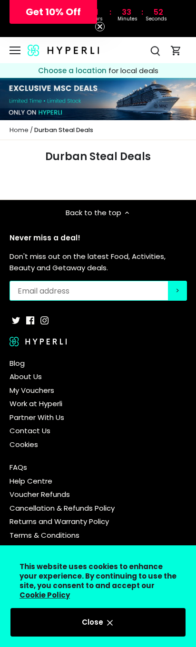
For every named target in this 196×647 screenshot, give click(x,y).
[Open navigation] (15, 50)
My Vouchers (32, 390)
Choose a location (73, 71)
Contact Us (30, 431)
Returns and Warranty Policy (59, 521)
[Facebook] (30, 319)
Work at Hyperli (36, 404)
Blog (17, 363)
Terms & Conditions (44, 535)
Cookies (24, 444)
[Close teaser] (100, 26)
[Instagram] (44, 319)
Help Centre (31, 481)
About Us (26, 376)
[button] (53, 12)
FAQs (18, 467)
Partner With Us (37, 417)
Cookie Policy (45, 595)
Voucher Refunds (40, 494)
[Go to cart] (176, 50)
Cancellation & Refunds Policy (62, 508)
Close (93, 622)
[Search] (155, 50)
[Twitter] (16, 319)
